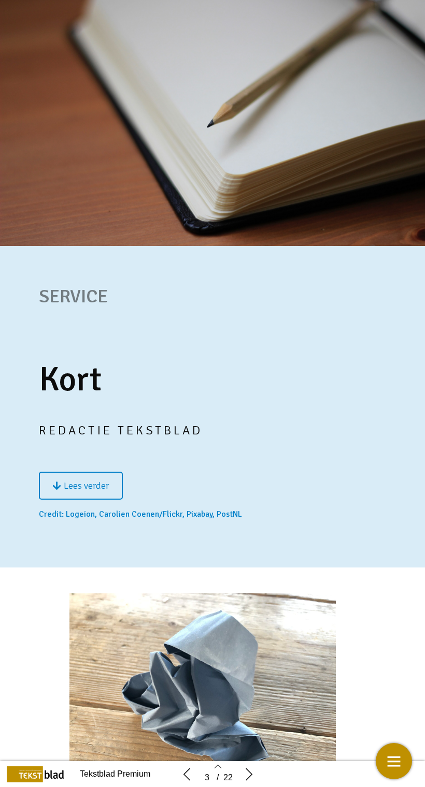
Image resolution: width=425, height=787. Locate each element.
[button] (81, 486)
